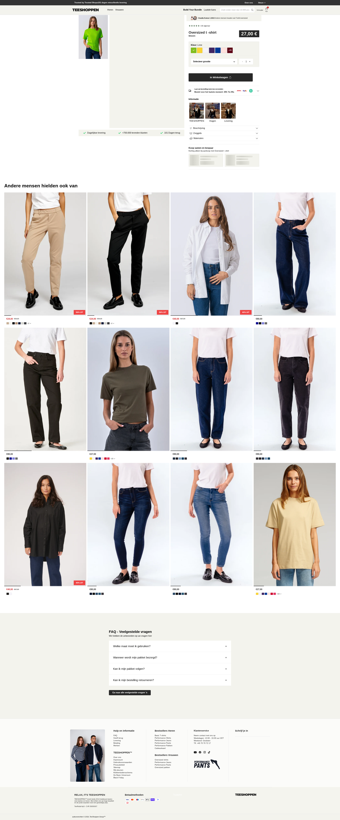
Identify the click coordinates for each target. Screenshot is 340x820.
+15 (111, 459)
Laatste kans (210, 10)
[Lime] (193, 50)
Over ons (249, 3)
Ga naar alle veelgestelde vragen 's (129, 692)
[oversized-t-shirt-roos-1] (102, 458)
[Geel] (200, 50)
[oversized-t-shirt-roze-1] (108, 458)
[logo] (85, 10)
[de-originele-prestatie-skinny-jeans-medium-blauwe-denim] (99, 594)
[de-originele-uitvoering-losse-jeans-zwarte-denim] (260, 323)
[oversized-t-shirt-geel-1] (91, 458)
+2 (28, 323)
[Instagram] (204, 752)
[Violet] (212, 50)
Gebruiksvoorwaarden (122, 762)
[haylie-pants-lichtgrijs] (22, 323)
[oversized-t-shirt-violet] (96, 458)
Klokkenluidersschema (122, 772)
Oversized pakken (162, 767)
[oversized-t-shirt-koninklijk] (99, 458)
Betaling (116, 743)
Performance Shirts (163, 738)
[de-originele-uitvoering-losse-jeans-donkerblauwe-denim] (257, 323)
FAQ (115, 735)
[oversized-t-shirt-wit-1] (93, 458)
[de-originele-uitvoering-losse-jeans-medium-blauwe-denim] (263, 323)
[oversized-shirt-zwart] (177, 323)
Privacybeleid (119, 765)
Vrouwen (119, 10)
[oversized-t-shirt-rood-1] (105, 458)
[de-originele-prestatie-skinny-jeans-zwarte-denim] (93, 594)
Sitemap (116, 767)
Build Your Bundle (192, 10)
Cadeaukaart (160, 748)
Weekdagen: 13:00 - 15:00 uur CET (209, 738)
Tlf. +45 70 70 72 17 (202, 743)
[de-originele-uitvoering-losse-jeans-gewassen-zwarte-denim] (266, 323)
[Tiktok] (209, 752)
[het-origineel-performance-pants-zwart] (13, 323)
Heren (110, 10)
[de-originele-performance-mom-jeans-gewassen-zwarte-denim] (185, 458)
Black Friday (118, 778)
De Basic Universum (121, 775)
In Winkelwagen (219, 77)
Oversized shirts (161, 760)
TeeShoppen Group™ (97, 817)
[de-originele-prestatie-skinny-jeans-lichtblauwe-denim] (96, 594)
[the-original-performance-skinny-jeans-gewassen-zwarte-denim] (102, 594)
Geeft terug (118, 738)
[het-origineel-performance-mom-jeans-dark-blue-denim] (174, 458)
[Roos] (224, 50)
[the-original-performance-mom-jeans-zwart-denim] (177, 458)
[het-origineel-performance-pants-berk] (10, 323)
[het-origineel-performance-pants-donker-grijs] (25, 323)
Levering (117, 740)
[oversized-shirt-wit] (174, 323)
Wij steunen (118, 770)
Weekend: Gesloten (202, 741)
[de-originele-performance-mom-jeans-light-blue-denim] (179, 458)
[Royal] (218, 50)
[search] (252, 9)
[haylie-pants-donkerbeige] (16, 323)
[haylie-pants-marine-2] (19, 323)
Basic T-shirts (160, 735)
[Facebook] (200, 752)
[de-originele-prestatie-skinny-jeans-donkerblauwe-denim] (91, 594)
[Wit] (206, 50)
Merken (116, 745)
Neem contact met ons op (204, 735)
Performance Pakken (163, 745)
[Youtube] (195, 752)
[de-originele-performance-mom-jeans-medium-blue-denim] (182, 458)
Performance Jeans (163, 740)
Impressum (118, 760)
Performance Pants (163, 743)
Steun (261, 3)
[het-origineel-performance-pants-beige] (7, 323)
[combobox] (235, 9)
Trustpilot (177, 795)
